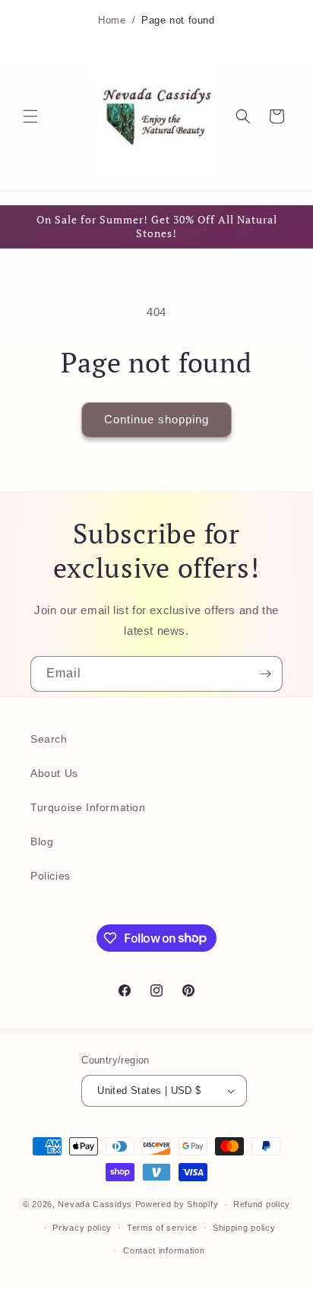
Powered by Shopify (177, 1204)
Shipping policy (244, 1227)
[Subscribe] (265, 674)
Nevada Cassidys (95, 1204)
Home (111, 20)
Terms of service (162, 1227)
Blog (41, 841)
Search (49, 739)
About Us (54, 773)
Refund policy (261, 1204)
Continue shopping (156, 419)
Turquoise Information (88, 807)
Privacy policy (82, 1227)
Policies (50, 876)
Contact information (163, 1250)
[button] (30, 116)
